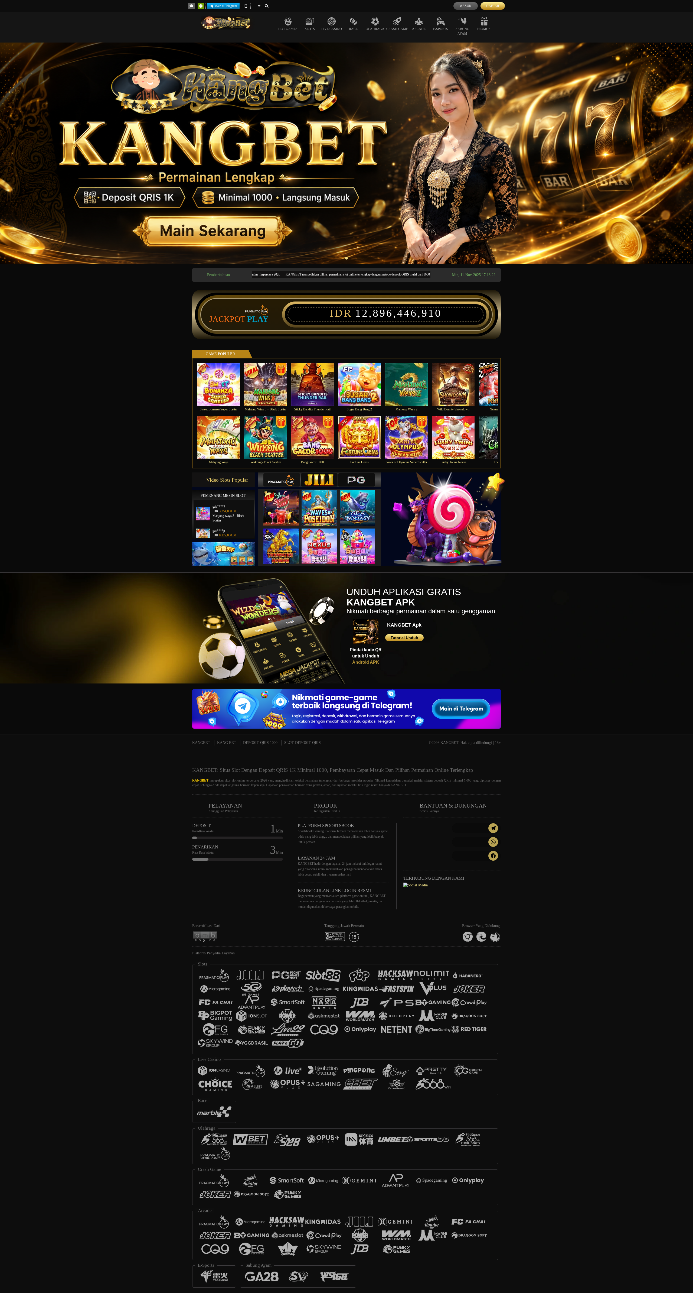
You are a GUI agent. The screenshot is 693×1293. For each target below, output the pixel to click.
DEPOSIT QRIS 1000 (260, 743)
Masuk (465, 6)
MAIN (222, 384)
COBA (284, 502)
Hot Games (288, 29)
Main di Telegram (225, 6)
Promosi (484, 29)
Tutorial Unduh (404, 638)
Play (258, 319)
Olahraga (375, 29)
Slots (310, 29)
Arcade (419, 29)
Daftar (492, 6)
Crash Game (397, 29)
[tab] (281, 480)
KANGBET (201, 743)
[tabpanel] (346, 153)
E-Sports (440, 29)
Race (353, 29)
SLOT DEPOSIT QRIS (302, 743)
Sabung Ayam (462, 31)
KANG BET (226, 743)
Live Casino (331, 29)
